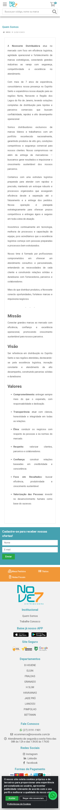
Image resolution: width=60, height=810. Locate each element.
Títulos (45, 571)
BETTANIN (30, 714)
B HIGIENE (30, 665)
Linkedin (32, 758)
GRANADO (30, 681)
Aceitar (12, 798)
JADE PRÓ (30, 698)
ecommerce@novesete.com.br (32, 734)
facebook (32, 762)
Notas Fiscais (18, 577)
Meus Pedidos (19, 571)
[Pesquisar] (54, 12)
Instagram (32, 754)
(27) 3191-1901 (32, 730)
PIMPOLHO (30, 709)
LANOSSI (30, 703)
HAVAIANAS (30, 692)
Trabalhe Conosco (30, 621)
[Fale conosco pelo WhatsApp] (52, 795)
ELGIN (30, 670)
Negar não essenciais (33, 798)
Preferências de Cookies (19, 804)
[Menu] (4, 4)
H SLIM (30, 687)
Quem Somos (30, 616)
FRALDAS (30, 676)
